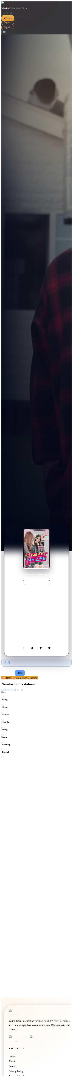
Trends (8, 18)
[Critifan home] (36, 4)
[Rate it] (49, 647)
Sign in (7, 22)
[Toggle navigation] (4, 32)
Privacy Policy (16, 1071)
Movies (5, 8)
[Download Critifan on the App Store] (18, 1038)
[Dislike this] (40, 647)
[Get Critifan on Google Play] (39, 1038)
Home (15, 574)
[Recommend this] (32, 647)
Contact (12, 1066)
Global (20, 673)
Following (8, 673)
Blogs (24, 8)
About (12, 1061)
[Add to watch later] (23, 647)
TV (10, 8)
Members (16, 8)
